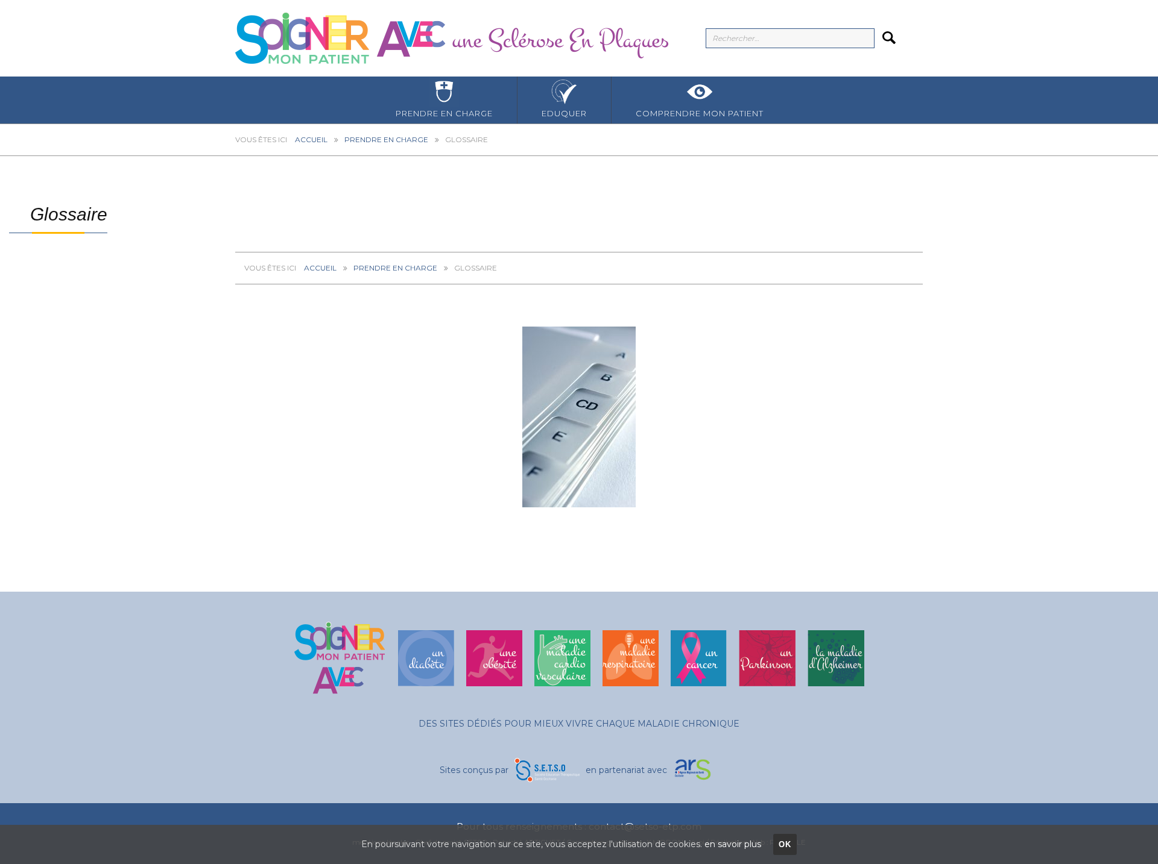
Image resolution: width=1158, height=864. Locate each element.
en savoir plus (732, 844)
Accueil (311, 139)
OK (785, 844)
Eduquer (564, 113)
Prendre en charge (444, 113)
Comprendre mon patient (700, 113)
